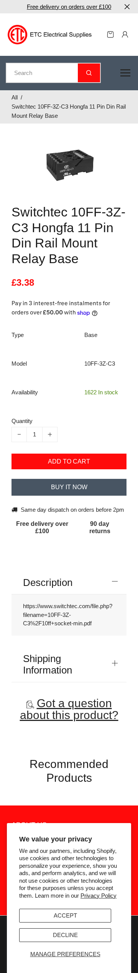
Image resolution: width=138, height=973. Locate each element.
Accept (65, 915)
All (15, 97)
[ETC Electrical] (50, 34)
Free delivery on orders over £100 (69, 6)
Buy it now (69, 487)
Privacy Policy (98, 895)
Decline (65, 935)
